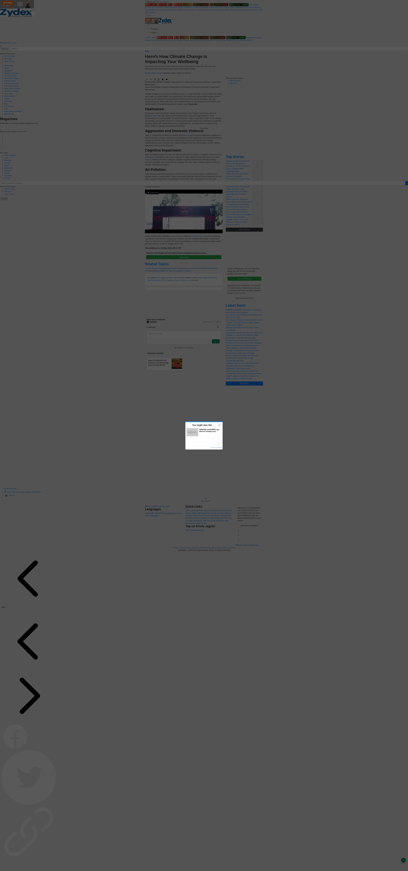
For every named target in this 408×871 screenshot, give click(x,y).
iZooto (220, 447)
